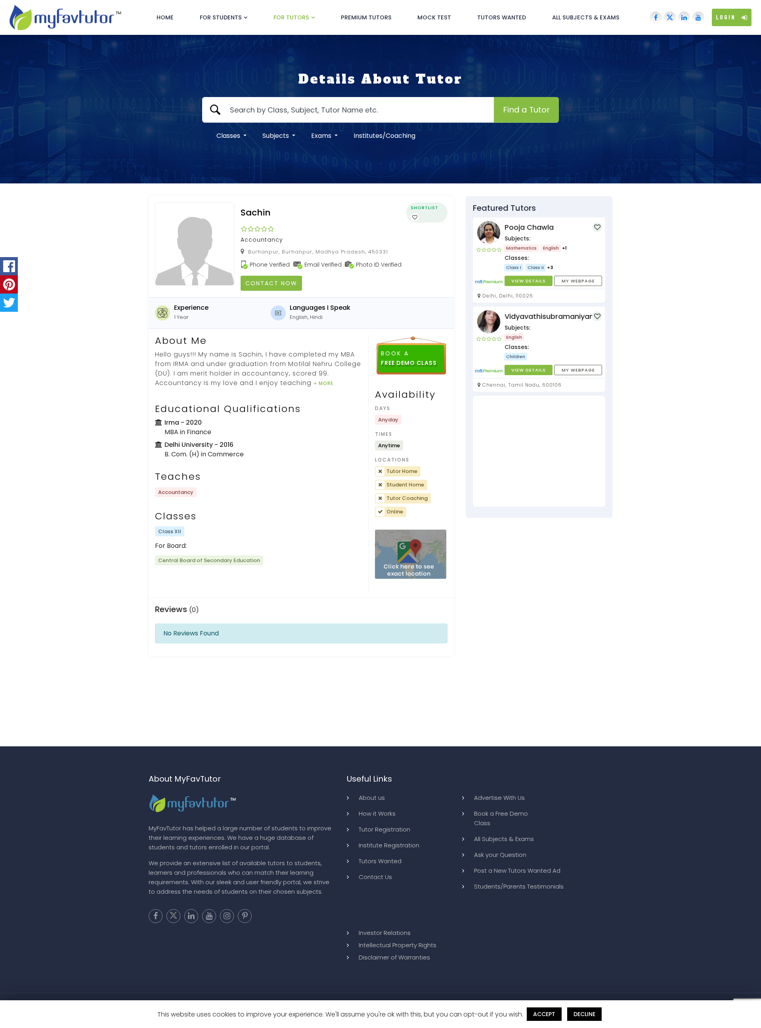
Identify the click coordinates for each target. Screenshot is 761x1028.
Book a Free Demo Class (501, 818)
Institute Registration (389, 845)
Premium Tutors (366, 17)
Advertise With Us (499, 797)
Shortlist (424, 207)
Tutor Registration (384, 829)
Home (165, 17)
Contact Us (375, 877)
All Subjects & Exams (586, 17)
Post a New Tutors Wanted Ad (517, 870)
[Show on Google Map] (410, 554)
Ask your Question (500, 855)
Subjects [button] (276, 135)
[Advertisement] (539, 451)
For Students (221, 17)
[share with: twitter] (9, 303)
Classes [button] (229, 135)
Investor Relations (385, 933)
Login (726, 17)
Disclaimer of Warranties (394, 957)
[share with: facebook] (9, 266)
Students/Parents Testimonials (519, 886)
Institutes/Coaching (384, 135)
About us (372, 797)
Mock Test (434, 17)
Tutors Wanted (501, 17)
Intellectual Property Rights (397, 945)
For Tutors (291, 17)
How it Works (377, 813)
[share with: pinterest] (9, 284)
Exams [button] (322, 135)
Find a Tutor (526, 109)
